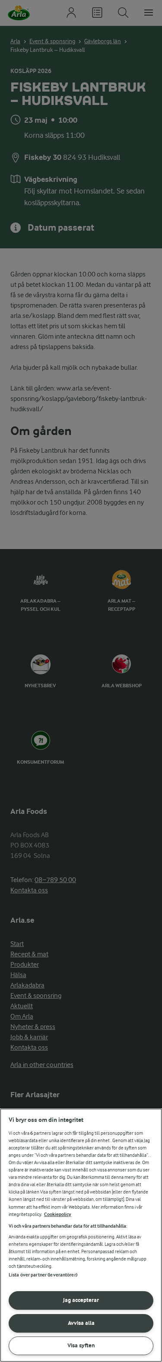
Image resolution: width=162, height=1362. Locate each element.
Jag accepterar (81, 1300)
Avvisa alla (81, 1323)
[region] (81, 1235)
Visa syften (81, 1345)
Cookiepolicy (57, 1214)
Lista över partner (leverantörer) (43, 1275)
